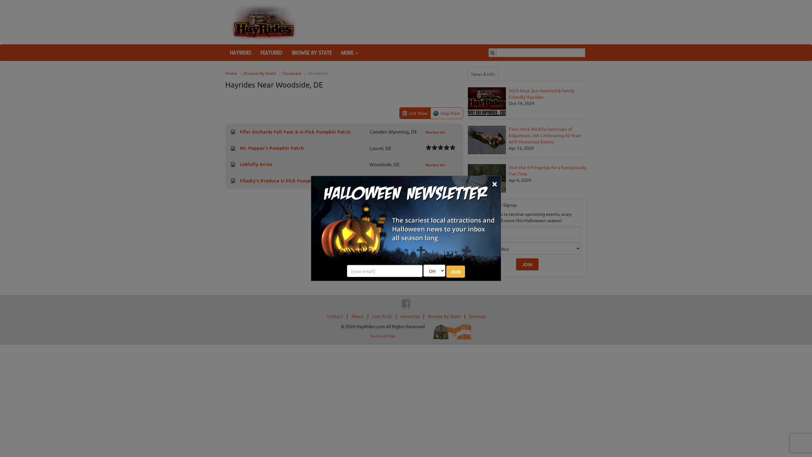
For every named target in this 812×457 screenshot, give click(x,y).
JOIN (455, 272)
